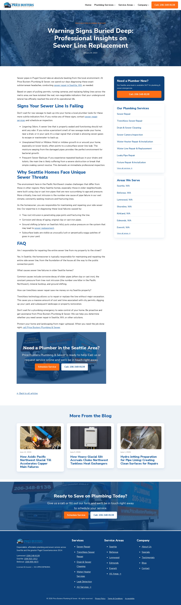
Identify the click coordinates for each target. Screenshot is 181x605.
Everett (113, 568)
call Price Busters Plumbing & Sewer (41, 327)
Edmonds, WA (124, 220)
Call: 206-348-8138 (165, 4)
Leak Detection (84, 581)
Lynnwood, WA (124, 199)
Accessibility (129, 598)
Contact (145, 568)
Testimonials (148, 557)
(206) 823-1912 (30, 559)
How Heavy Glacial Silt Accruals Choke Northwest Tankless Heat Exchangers (89, 460)
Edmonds (114, 562)
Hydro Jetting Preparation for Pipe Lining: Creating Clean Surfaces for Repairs (139, 460)
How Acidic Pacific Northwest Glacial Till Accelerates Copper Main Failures (35, 462)
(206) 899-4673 (31, 562)
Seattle (113, 546)
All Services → (84, 587)
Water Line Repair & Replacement (134, 148)
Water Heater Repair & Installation (135, 141)
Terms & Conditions (115, 598)
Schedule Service (47, 366)
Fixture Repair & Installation (131, 162)
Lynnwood (114, 557)
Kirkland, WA (123, 213)
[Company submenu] (148, 5)
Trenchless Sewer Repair (129, 120)
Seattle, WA (123, 185)
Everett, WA (123, 227)
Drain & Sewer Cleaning (129, 127)
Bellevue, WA (124, 192)
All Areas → (115, 573)
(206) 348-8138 (33, 555)
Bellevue (113, 552)
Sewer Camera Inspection (130, 134)
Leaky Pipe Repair (126, 155)
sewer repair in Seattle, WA (68, 85)
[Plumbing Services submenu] (114, 5)
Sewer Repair (124, 113)
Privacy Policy (100, 598)
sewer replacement (44, 228)
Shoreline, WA (124, 206)
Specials (146, 552)
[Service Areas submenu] (134, 5)
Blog (144, 562)
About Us (146, 546)
